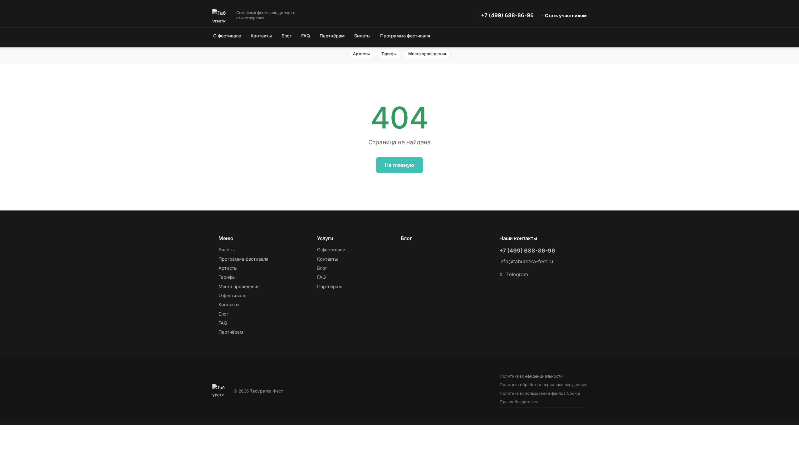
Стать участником (566, 15)
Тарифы (389, 53)
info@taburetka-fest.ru (526, 261)
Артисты (361, 53)
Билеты (362, 35)
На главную (399, 165)
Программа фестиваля (405, 35)
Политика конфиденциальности (531, 376)
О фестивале (227, 35)
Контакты (261, 35)
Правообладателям (519, 401)
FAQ (305, 35)
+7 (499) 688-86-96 (507, 15)
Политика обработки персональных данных (543, 384)
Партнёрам (332, 35)
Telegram (517, 274)
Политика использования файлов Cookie (540, 393)
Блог (287, 35)
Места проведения (427, 53)
